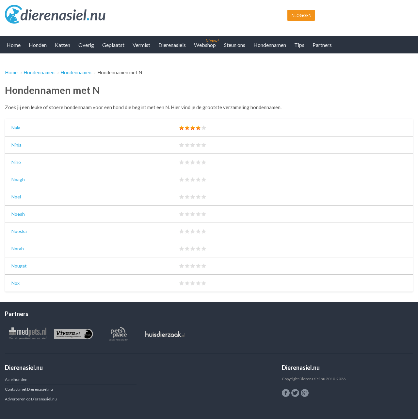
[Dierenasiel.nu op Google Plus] (305, 393)
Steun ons (234, 45)
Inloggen (301, 15)
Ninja (16, 145)
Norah (17, 248)
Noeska (19, 231)
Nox (15, 283)
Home (14, 45)
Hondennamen (269, 45)
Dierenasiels (172, 45)
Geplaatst (113, 45)
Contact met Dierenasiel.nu (29, 389)
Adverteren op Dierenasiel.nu (31, 399)
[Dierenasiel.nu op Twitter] (295, 393)
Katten (62, 45)
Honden (38, 45)
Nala (15, 127)
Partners (322, 45)
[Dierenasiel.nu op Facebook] (286, 393)
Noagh (18, 179)
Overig (86, 45)
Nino (16, 162)
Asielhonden (16, 379)
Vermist (141, 45)
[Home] (105, 14)
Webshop (205, 45)
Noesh (18, 214)
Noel (16, 196)
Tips (299, 45)
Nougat (19, 265)
